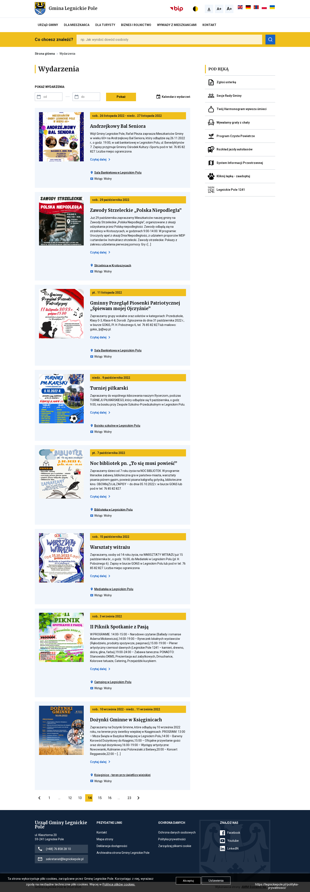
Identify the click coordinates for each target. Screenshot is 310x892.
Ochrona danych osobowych (177, 833)
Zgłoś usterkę (226, 82)
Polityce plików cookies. (118, 884)
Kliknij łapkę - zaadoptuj (233, 176)
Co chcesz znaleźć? (54, 39)
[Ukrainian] (272, 7)
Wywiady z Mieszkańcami (177, 25)
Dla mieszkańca (76, 25)
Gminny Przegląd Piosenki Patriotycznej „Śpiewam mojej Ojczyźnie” (135, 305)
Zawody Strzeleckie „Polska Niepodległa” (136, 210)
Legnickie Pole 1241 (231, 189)
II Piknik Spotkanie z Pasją (119, 627)
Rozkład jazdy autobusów (234, 149)
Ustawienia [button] (216, 880)
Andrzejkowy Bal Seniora (118, 126)
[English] (240, 7)
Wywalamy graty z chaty (233, 122)
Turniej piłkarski (109, 388)
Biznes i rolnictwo (136, 25)
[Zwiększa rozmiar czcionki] (219, 9)
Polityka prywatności (172, 839)
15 (100, 798)
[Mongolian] (256, 7)
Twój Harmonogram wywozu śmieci (242, 109)
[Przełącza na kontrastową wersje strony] (195, 9)
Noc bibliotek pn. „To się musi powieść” (133, 463)
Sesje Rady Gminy (229, 95)
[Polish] (264, 7)
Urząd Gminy (48, 25)
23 (129, 798)
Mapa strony (105, 839)
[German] (248, 7)
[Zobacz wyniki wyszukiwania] (270, 39)
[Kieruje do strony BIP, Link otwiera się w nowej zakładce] (177, 8)
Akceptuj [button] (188, 880)
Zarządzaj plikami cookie (174, 846)
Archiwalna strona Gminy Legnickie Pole (123, 853)
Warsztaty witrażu (110, 547)
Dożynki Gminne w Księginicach (126, 720)
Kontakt (209, 25)
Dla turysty (105, 25)
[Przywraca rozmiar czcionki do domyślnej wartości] (209, 9)
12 (70, 798)
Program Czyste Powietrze (236, 136)
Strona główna (45, 53)
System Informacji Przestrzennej (240, 163)
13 (80, 798)
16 (110, 798)
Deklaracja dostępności (112, 846)
